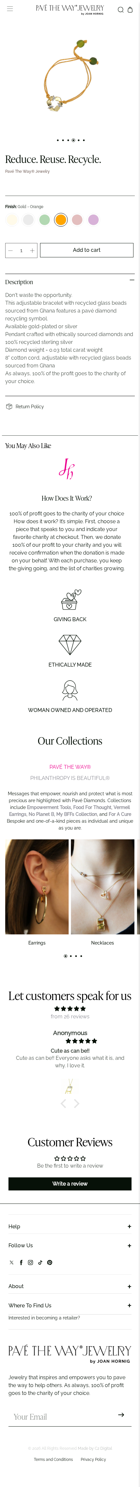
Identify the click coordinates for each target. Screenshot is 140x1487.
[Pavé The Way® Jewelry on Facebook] (21, 1264)
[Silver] (28, 220)
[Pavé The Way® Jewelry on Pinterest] (50, 1264)
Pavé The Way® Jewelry (27, 171)
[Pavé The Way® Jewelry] (70, 9)
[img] (70, 1009)
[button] (65, 1103)
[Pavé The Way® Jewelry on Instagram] (30, 1264)
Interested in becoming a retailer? (44, 1317)
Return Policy (30, 406)
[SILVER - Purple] (93, 220)
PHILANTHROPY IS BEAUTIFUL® (70, 778)
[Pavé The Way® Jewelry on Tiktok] (40, 1264)
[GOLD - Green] (44, 220)
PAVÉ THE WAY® (70, 767)
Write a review (70, 1184)
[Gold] (12, 220)
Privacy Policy (93, 1459)
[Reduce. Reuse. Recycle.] (70, 76)
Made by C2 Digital (95, 1448)
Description (19, 282)
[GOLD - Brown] (77, 220)
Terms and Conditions (53, 1459)
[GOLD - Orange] (61, 220)
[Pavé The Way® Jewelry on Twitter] (11, 1264)
